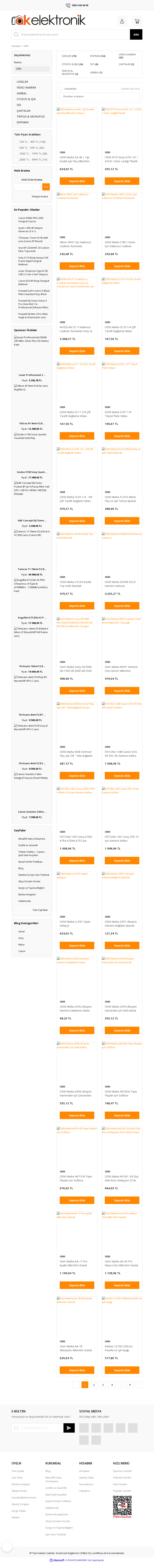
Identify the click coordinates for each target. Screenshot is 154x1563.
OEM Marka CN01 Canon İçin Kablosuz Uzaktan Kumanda (120, 244)
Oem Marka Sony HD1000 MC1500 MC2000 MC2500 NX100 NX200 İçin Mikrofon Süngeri (76, 669)
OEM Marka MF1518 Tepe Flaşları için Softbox (76, 1178)
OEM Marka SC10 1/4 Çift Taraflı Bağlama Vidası (120, 329)
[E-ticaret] (77, 1560)
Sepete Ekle (77, 181)
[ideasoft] (57, 1560)
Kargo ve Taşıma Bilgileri (59, 1527)
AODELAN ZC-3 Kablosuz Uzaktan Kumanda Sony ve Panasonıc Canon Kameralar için (77, 329)
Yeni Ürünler (120, 1484)
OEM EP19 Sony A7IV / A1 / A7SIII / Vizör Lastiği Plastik (121, 159)
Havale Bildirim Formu (24, 1497)
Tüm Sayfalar (40, 910)
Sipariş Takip (86, 1477)
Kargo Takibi (19, 1510)
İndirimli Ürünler (122, 1477)
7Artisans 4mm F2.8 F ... (32, 714)
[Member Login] (122, 21)
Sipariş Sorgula (20, 1504)
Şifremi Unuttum (21, 1484)
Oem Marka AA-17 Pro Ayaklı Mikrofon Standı (73, 1263)
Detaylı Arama (39, 196)
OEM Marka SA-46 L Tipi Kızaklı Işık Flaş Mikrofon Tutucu (74, 159)
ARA (136, 34)
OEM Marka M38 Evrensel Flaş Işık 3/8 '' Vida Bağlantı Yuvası (76, 754)
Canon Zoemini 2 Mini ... (32, 811)
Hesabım (84, 1471)
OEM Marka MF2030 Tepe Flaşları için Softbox (121, 1093)
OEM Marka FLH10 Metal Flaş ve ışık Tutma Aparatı (120, 499)
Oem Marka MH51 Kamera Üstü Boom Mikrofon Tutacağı (121, 669)
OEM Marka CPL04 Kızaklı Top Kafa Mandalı (75, 584)
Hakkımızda (52, 1507)
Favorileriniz (86, 1484)
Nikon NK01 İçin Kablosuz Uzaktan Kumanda (75, 244)
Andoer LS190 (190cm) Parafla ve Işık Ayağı (119, 1348)
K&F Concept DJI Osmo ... (32, 520)
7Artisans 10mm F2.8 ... (32, 666)
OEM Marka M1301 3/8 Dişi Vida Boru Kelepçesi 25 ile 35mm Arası (121, 1178)
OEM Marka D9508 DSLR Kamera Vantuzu (120, 584)
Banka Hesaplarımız (56, 1514)
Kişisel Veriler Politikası (58, 1501)
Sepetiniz (84, 1490)
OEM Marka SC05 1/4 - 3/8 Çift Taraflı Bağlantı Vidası (76, 499)
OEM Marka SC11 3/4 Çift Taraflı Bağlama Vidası (75, 414)
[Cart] (137, 21)
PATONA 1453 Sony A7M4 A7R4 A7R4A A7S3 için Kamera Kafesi (76, 839)
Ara (46, 186)
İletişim (16, 1517)
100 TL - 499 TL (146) (32, 141)
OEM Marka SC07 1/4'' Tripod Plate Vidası (118, 414)
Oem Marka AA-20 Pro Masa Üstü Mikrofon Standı (121, 1263)
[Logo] (49, 21)
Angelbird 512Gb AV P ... (32, 617)
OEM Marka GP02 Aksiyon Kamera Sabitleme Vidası (76, 1008)
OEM (26, 46)
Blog (47, 1471)
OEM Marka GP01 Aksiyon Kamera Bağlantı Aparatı (121, 923)
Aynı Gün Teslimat (55, 1534)
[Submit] (69, 1428)
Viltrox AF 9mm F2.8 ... (32, 423)
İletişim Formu (19, 1490)
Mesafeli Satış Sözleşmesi (53, 1479)
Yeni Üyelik (18, 1471)
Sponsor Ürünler (122, 1471)
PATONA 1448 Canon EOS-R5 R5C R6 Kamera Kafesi (121, 753)
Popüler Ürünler (122, 1490)
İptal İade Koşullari (56, 1494)
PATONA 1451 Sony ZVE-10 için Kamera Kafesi (122, 838)
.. (121, 1385)
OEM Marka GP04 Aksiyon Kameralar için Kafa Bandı (121, 1008)
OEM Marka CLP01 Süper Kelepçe (75, 923)
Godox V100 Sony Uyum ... (32, 472)
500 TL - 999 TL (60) (31, 147)
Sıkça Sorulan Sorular (57, 1521)
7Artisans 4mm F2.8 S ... (32, 763)
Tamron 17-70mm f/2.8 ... (32, 569)
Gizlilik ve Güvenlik (56, 1487)
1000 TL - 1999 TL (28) (33, 153)
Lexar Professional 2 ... (32, 375)
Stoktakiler (70, 88)
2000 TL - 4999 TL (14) (33, 159)
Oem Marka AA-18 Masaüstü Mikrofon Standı (76, 1348)
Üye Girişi (17, 1477)
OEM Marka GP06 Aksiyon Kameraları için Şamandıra (76, 1093)
